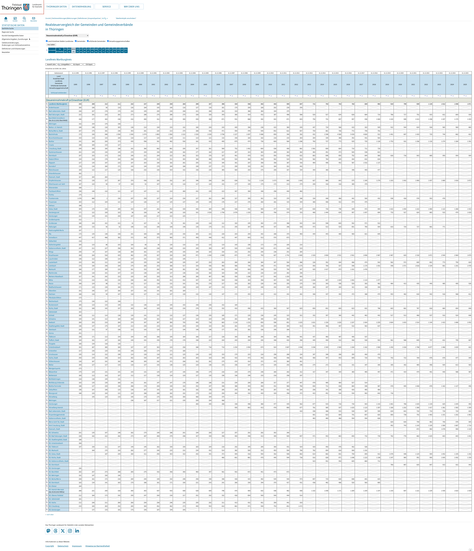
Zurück (48, 18)
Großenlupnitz (54, 219)
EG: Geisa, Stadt (54, 454)
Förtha (51, 195)
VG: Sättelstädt (54, 499)
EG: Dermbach (54, 465)
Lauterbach (53, 262)
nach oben (50, 514)
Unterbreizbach (54, 347)
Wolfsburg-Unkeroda (56, 382)
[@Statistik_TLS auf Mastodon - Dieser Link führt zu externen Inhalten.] (49, 531)
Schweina (52, 319)
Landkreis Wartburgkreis (58, 104)
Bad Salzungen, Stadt (56, 114)
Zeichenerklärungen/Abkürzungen (64, 18)
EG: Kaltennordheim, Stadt (58, 461)
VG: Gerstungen (54, 510)
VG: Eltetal (52, 486)
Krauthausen (53, 255)
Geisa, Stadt (53, 209)
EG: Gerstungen (54, 468)
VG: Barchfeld (54, 472)
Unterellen (53, 351)
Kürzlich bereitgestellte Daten (12, 35)
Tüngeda (52, 344)
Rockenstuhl (53, 305)
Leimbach (52, 266)
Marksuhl (52, 269)
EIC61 (65, 50)
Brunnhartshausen (56, 138)
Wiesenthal (53, 372)
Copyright (49, 546)
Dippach (52, 163)
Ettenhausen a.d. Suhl (57, 184)
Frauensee (53, 202)
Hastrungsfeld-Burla (56, 230)
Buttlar (51, 141)
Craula (51, 145)
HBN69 (96, 50)
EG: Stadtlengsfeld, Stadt (58, 439)
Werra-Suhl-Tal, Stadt (56, 422)
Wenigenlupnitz (54, 368)
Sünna (51, 333)
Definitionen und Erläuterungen (13, 49)
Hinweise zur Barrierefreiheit (97, 546)
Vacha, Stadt (53, 358)
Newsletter (5, 52)
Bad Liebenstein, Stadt (57, 111)
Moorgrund (53, 393)
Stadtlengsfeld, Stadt (56, 326)
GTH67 (88, 50)
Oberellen (52, 291)
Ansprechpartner (94, 18)
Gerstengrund (54, 212)
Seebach (52, 322)
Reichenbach (53, 301)
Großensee (53, 223)
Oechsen (52, 294)
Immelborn (53, 237)
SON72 (107, 50)
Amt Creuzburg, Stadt (57, 425)
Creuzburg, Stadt (55, 148)
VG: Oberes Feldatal (56, 495)
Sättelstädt (53, 312)
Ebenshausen (54, 170)
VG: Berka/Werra (55, 479)
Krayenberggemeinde (57, 415)
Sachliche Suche (7, 28)
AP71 (104, 50)
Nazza (51, 283)
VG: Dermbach (54, 482)
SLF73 (111, 50)
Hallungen (53, 227)
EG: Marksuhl (53, 450)
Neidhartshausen (55, 287)
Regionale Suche (7, 32)
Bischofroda (53, 134)
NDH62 (69, 50)
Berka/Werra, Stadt (56, 131)
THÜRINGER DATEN (55, 6)
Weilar (51, 365)
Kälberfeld (53, 241)
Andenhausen (54, 107)
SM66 (85, 50)
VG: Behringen (54, 475)
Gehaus (51, 205)
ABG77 (125, 50)
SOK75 (118, 50)
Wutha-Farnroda (55, 386)
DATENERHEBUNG (80, 6)
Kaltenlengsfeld (54, 244)
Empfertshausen (55, 180)
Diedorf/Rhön (54, 159)
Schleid (51, 315)
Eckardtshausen (55, 173)
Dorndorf (52, 166)
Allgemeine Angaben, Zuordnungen (15, 39)
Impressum (77, 546)
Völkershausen (54, 361)
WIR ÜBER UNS (129, 6)
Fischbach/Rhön (55, 191)
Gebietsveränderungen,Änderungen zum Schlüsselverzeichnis (15, 44)
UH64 (77, 50)
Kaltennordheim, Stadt (57, 248)
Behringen (52, 124)
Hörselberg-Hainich (56, 407)
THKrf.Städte (59, 50)
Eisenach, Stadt (54, 177)
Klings (51, 252)
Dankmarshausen (55, 152)
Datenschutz (63, 546)
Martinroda (53, 273)
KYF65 (81, 50)
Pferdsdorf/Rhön (55, 298)
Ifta (50, 234)
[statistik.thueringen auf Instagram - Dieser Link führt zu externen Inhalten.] (70, 531)
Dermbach (53, 155)
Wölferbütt (53, 375)
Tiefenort (52, 337)
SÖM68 (92, 50)
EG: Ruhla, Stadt (55, 457)
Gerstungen (53, 216)
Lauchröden (53, 259)
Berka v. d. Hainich (55, 127)
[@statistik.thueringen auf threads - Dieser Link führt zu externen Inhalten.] (56, 531)
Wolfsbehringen (54, 379)
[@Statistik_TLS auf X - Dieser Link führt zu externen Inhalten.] (63, 531)
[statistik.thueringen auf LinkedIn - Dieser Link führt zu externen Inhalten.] (77, 531)
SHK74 (114, 50)
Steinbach (52, 329)
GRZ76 (122, 50)
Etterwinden (53, 187)
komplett (52, 50)
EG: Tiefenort (53, 447)
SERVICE (103, 6)
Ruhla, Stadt (53, 308)
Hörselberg (53, 397)
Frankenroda (53, 198)
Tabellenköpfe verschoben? (126, 18)
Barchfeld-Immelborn (57, 118)
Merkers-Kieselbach (56, 276)
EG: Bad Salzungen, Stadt (58, 436)
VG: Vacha (52, 502)
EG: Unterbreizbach (56, 443)
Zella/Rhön (53, 389)
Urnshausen (53, 354)
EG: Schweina (54, 432)
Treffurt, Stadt (54, 340)
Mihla (51, 280)
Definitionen (82, 18)
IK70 (100, 50)
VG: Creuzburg (54, 506)
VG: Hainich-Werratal (56, 489)
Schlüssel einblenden (59, 93)
